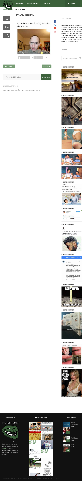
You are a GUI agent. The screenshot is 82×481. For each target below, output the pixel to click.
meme (5, 448)
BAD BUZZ (47, 3)
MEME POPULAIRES (33, 3)
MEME (73, 445)
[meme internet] (8, 3)
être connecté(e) (15, 90)
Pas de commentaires (13, 77)
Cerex (48, 58)
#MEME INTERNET (25, 14)
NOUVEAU (19, 3)
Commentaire (46, 77)
